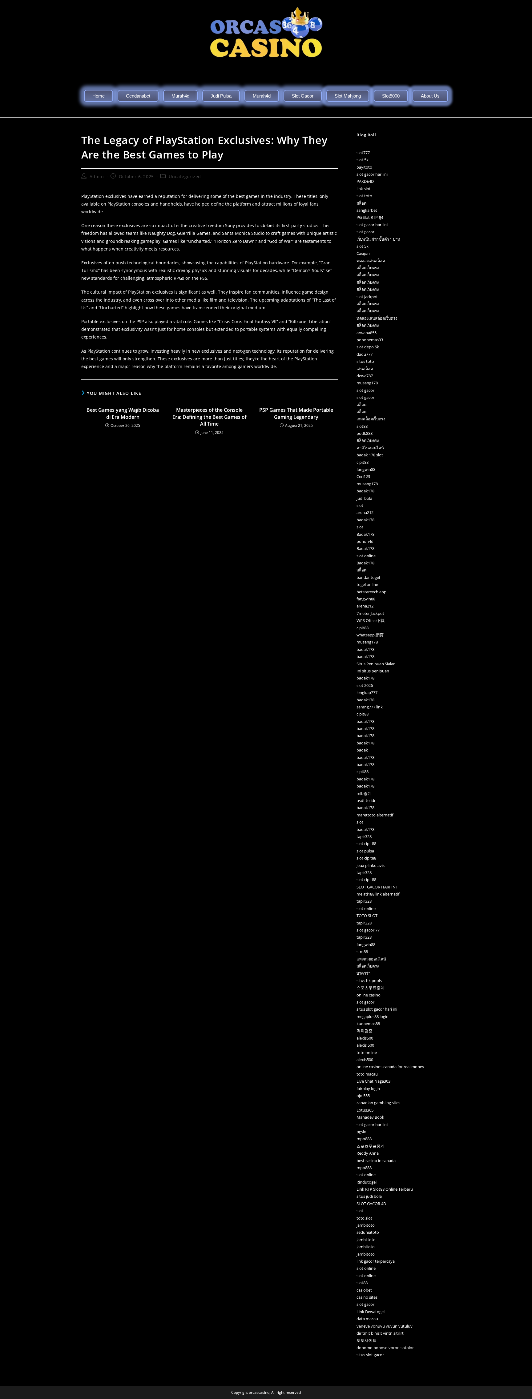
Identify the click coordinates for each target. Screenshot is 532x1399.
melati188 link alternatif (378, 894)
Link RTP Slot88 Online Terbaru (385, 1189)
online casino (369, 995)
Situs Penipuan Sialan (376, 664)
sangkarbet (367, 210)
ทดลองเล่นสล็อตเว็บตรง (377, 318)
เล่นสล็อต (365, 368)
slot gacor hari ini (372, 174)
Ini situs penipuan (373, 671)
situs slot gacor (370, 1354)
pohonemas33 (370, 340)
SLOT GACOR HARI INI (377, 887)
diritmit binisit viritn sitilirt (380, 1333)
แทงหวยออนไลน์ (371, 959)
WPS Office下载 (371, 620)
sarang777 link (370, 707)
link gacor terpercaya (376, 1261)
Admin (97, 176)
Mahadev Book (370, 1117)
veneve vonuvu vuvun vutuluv (385, 1326)
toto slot (364, 1218)
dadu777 (365, 354)
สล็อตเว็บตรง (368, 268)
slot (360, 505)
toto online (367, 1052)
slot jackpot (367, 296)
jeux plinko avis (371, 865)
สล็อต (361, 203)
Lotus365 (365, 1110)
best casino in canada (376, 1160)
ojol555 (363, 1095)
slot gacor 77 (368, 930)
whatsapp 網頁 (370, 635)
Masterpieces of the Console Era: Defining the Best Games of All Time (209, 417)
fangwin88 (366, 469)
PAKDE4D (365, 181)
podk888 (365, 433)
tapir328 (364, 836)
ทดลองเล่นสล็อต (371, 260)
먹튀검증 (365, 1030)
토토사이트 (367, 1340)
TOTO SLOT (367, 915)
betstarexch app (371, 592)
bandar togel (368, 577)
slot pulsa (365, 851)
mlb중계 (364, 793)
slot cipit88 (366, 843)
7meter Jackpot (370, 613)
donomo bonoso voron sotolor (385, 1347)
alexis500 (365, 1038)
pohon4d (365, 541)
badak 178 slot (370, 455)
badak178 (365, 491)
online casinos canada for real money (390, 1066)
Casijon (363, 253)
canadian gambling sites (378, 1102)
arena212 (365, 512)
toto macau (367, 1074)
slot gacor (365, 232)
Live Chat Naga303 (373, 1081)
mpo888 (364, 1138)
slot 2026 (365, 685)
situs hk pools (369, 980)
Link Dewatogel (371, 1311)
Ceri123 (363, 476)
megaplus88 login (373, 1016)
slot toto (364, 195)
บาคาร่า (363, 973)
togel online (367, 584)
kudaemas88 (368, 1023)
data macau (367, 1318)
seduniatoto (368, 1232)
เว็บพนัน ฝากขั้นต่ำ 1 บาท (378, 239)
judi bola (364, 498)
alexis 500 (365, 1045)
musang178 (367, 383)
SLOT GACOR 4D (371, 1203)
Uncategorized (185, 176)
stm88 (362, 951)
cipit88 (363, 462)
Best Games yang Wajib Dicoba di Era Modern (123, 413)
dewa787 (365, 376)
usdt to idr (366, 800)
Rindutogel (367, 1182)
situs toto (365, 361)
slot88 (362, 426)
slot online (366, 556)
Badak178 (365, 534)
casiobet (364, 1290)
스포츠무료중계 (371, 987)
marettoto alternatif (375, 815)
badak (362, 750)
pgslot (362, 1131)
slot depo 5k (368, 347)
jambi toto (366, 1239)
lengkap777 (367, 692)
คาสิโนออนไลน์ (370, 448)
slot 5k (363, 159)
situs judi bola (369, 1196)
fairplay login (368, 1088)
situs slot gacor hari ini (377, 1009)
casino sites (367, 1297)
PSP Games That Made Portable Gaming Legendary (296, 413)
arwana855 (367, 332)
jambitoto (366, 1225)
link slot (364, 188)
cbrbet (267, 225)
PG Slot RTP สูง (370, 217)
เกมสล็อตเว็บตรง (371, 419)
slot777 (363, 152)
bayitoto (364, 167)
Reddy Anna (368, 1153)
